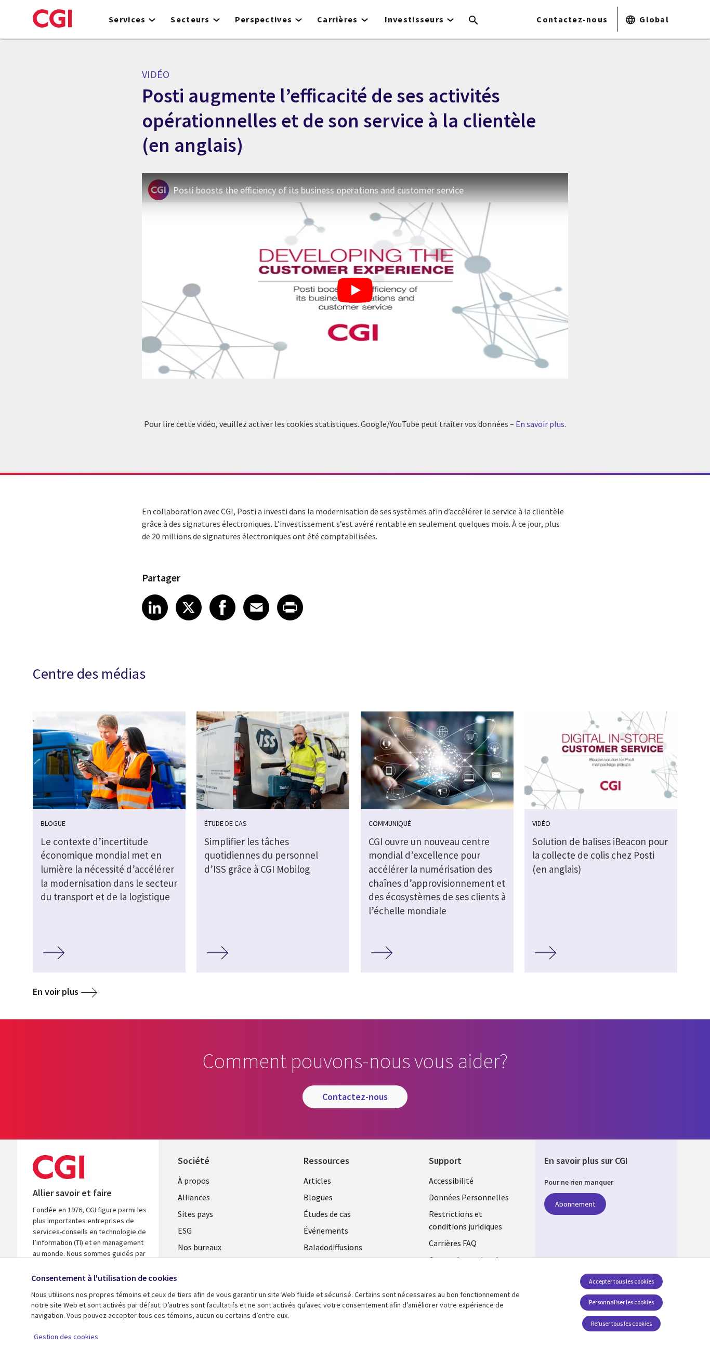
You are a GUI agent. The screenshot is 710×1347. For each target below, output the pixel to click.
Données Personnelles (469, 1197)
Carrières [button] (337, 19)
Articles (317, 1180)
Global (654, 19)
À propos (193, 1180)
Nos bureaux (199, 1247)
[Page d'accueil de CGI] (52, 18)
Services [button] (127, 19)
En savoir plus (540, 424)
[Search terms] (474, 21)
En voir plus (55, 992)
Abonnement (575, 1204)
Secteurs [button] (189, 19)
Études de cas (327, 1214)
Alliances (194, 1197)
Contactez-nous (572, 19)
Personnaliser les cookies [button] (621, 1302)
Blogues (318, 1197)
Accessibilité (451, 1180)
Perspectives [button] (263, 19)
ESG (185, 1230)
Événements (326, 1230)
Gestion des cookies (66, 1336)
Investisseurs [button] (414, 19)
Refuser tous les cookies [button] (621, 1323)
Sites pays (195, 1214)
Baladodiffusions (333, 1247)
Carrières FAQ (453, 1243)
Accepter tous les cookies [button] (621, 1281)
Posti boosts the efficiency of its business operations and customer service (318, 190)
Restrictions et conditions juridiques (465, 1220)
